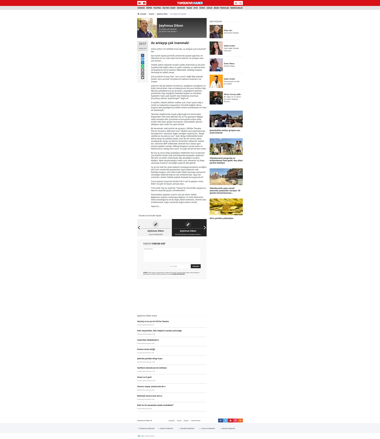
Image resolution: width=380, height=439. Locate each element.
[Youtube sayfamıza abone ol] (230, 420)
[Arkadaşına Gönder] (142, 70)
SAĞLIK (209, 8)
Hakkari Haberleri (166, 428)
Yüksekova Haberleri (147, 428)
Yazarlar (151, 14)
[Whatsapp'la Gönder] (142, 66)
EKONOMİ (181, 8)
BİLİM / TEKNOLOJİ (221, 8)
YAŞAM (189, 8)
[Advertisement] (121, 39)
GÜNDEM (141, 8)
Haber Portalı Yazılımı (148, 436)
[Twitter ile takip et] (225, 420)
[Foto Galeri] (144, 3)
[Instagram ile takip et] (235, 420)
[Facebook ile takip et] (220, 420)
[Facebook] (142, 55)
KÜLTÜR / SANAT (168, 8)
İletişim (186, 420)
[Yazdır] (142, 73)
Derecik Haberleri (228, 428)
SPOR (196, 8)
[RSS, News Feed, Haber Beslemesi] (240, 420)
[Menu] (236, 3)
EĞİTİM (149, 8)
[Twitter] (142, 59)
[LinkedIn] (142, 62)
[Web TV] (139, 3)
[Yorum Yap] (142, 77)
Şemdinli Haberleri (187, 428)
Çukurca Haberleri (208, 428)
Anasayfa (143, 14)
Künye (179, 420)
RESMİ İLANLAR (236, 8)
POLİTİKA (157, 8)
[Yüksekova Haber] (190, 3)
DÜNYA (202, 8)
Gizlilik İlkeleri (196, 420)
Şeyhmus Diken (162, 14)
